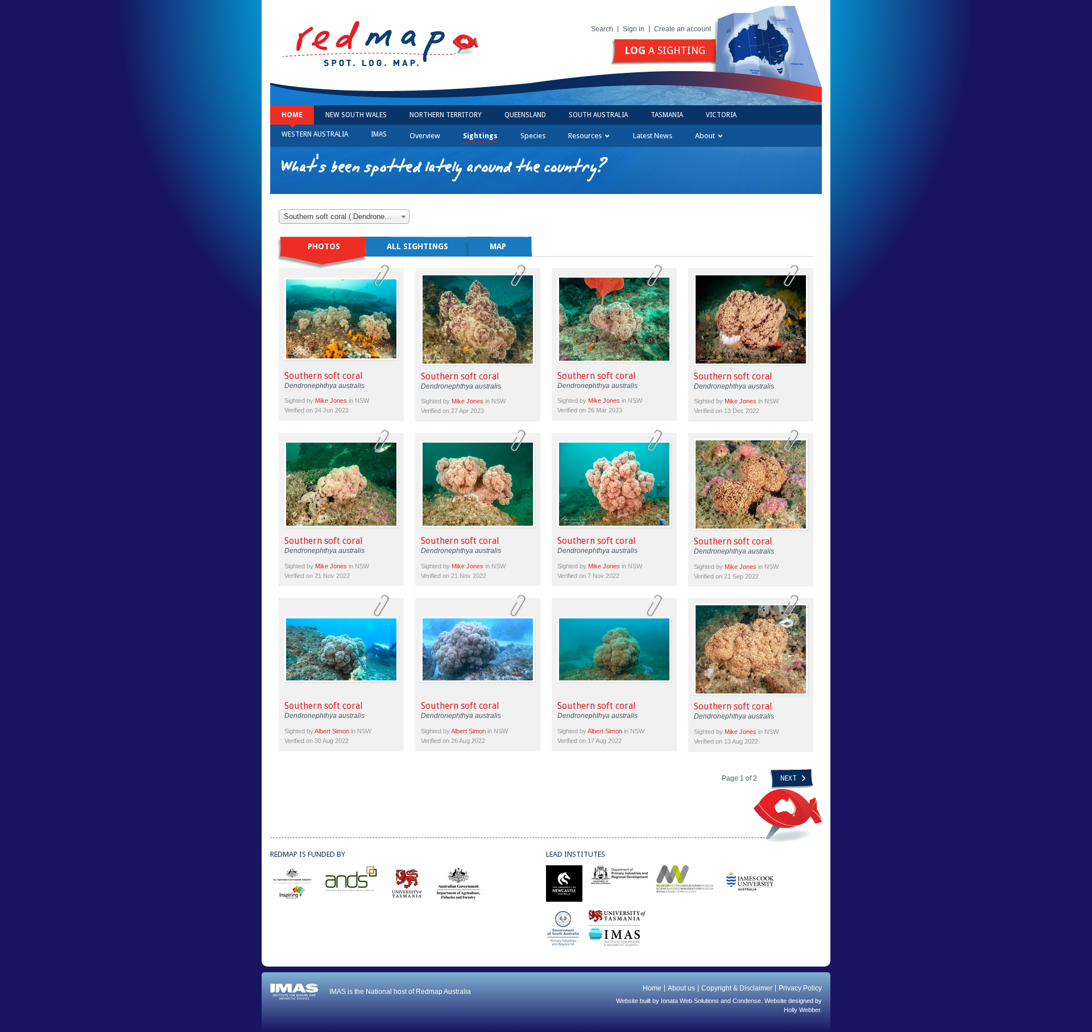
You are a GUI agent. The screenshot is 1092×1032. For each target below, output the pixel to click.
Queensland (525, 115)
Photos (324, 246)
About (705, 135)
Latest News (652, 135)
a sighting (664, 50)
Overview (425, 135)
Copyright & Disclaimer (736, 988)
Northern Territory (446, 115)
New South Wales (356, 115)
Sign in (633, 29)
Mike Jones (331, 400)
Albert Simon (332, 731)
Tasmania (667, 115)
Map (498, 246)
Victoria (721, 115)
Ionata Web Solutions (690, 1000)
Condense (747, 1000)
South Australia (598, 115)
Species (532, 135)
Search (602, 29)
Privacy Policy (800, 988)
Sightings (480, 135)
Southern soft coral (323, 375)
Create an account (682, 29)
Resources (585, 135)
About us (681, 988)
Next (789, 778)
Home (292, 115)
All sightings (417, 246)
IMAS (379, 134)
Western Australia (315, 134)
